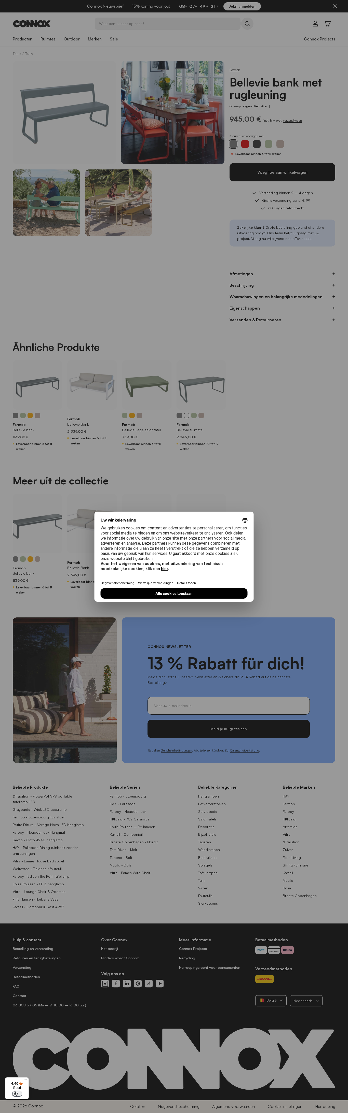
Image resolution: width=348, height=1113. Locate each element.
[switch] (17, 1094)
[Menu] (26, 1080)
